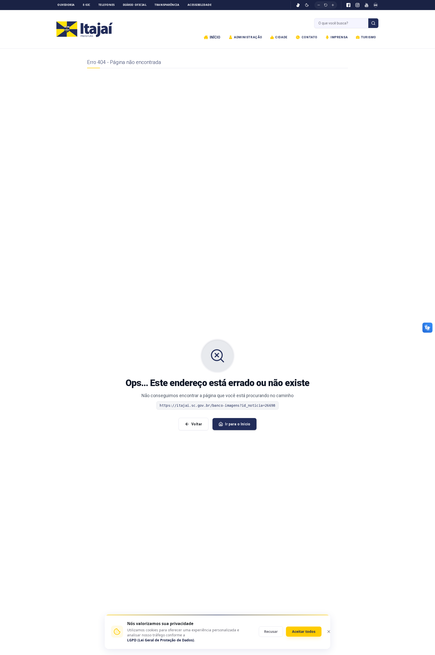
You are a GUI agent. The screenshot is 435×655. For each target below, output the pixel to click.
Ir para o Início (237, 424)
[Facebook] (348, 5)
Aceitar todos (303, 631)
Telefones (106, 5)
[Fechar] (328, 631)
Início (215, 37)
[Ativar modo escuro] (306, 5)
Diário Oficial (135, 5)
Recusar (271, 631)
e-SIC (86, 5)
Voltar (196, 424)
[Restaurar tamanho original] (325, 5)
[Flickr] (376, 5)
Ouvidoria (66, 5)
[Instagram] (357, 5)
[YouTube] (367, 5)
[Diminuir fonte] (318, 5)
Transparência (167, 5)
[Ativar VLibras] (298, 5)
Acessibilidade (200, 5)
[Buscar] (373, 23)
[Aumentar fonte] (333, 5)
